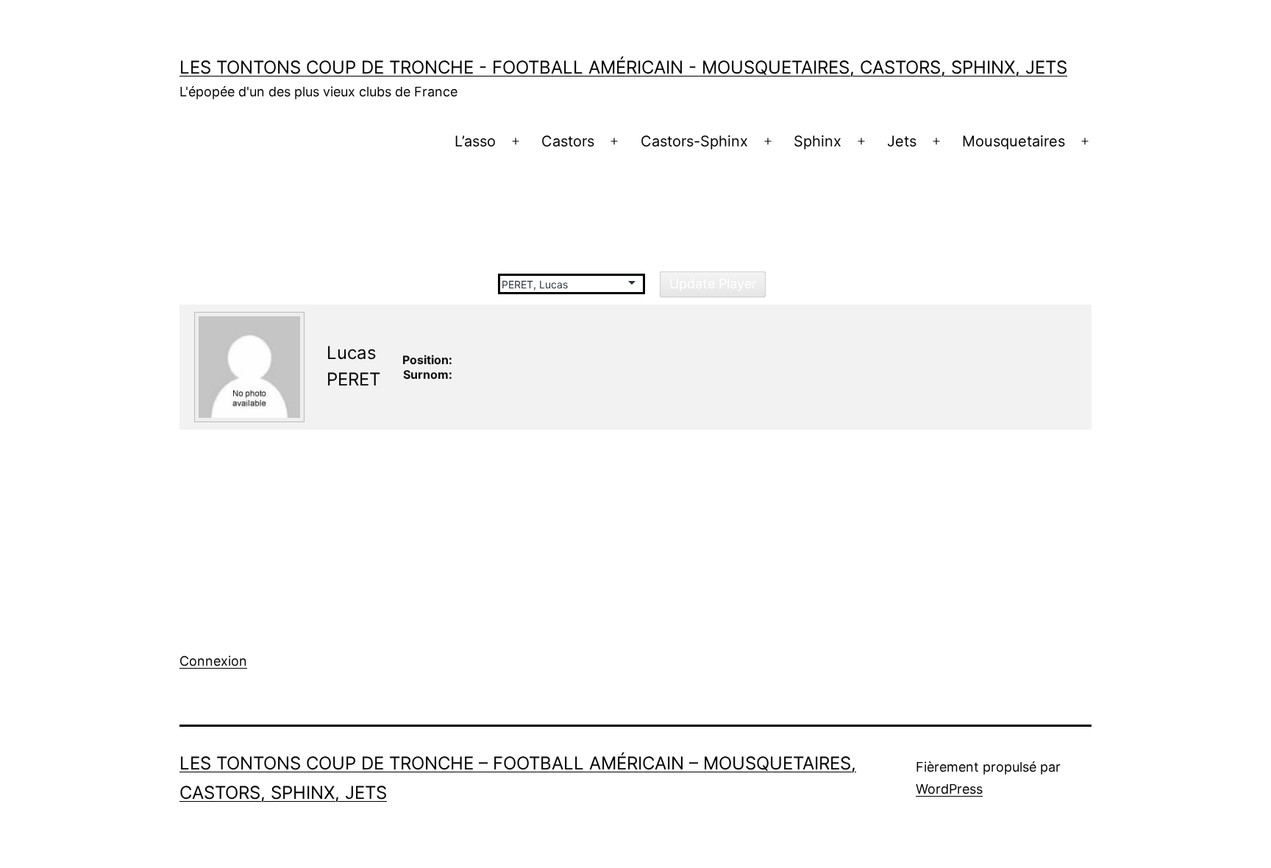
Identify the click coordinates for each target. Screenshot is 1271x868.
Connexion (213, 661)
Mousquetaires (1013, 141)
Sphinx (817, 141)
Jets (901, 141)
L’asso (475, 141)
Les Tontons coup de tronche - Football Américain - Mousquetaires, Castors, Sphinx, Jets (623, 67)
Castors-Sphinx (694, 141)
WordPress (949, 789)
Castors (567, 141)
